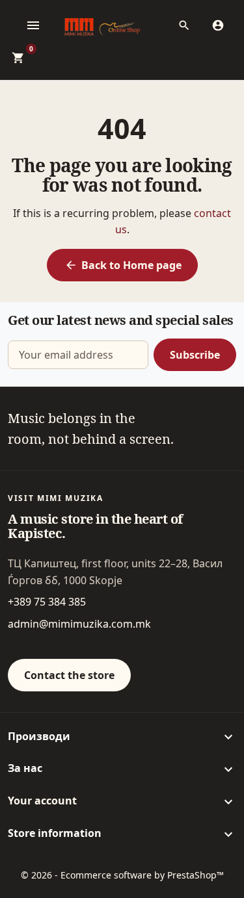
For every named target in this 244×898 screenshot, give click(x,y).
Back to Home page (123, 265)
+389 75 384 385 (47, 602)
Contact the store (69, 675)
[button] (188, 25)
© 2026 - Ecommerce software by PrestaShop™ (122, 875)
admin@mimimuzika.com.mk (79, 624)
